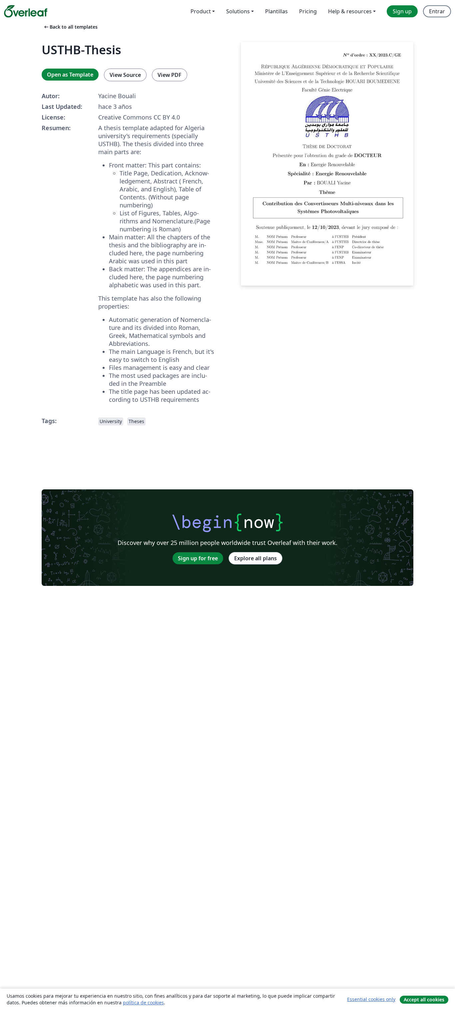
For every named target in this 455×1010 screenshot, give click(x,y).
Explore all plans (255, 558)
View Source (125, 75)
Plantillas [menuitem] (276, 11)
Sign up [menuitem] (402, 11)
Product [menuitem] (201, 11)
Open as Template (70, 74)
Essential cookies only (371, 999)
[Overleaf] (25, 11)
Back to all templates (70, 27)
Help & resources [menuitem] (350, 11)
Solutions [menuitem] (238, 11)
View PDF (170, 75)
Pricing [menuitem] (308, 11)
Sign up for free (198, 558)
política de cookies (143, 1002)
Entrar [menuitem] (437, 11)
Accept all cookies (424, 999)
